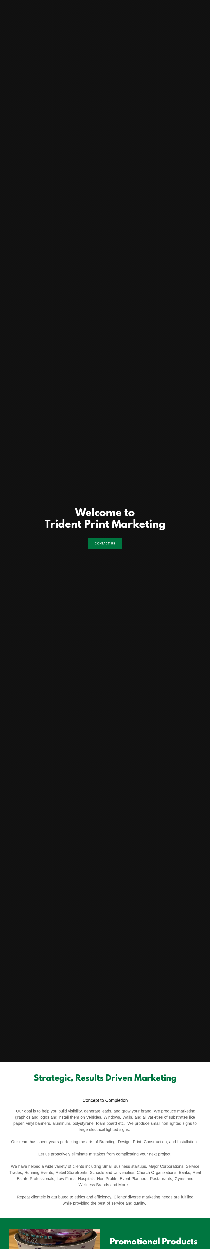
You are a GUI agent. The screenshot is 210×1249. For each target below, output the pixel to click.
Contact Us (105, 543)
